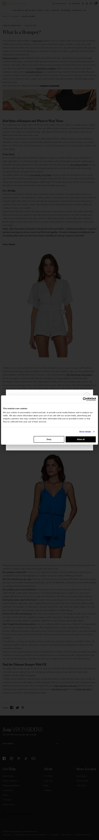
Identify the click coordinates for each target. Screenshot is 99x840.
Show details (85, 432)
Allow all (81, 439)
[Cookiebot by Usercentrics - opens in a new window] (84, 399)
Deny (49, 439)
